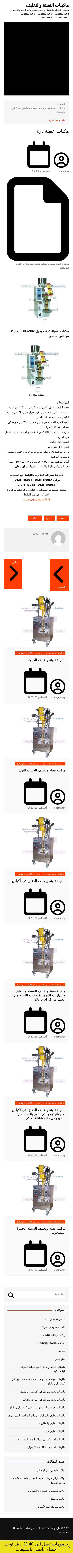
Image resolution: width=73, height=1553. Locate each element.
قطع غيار (60, 1358)
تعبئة (61, 518)
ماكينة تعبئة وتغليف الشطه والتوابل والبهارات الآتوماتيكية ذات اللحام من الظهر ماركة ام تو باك (39, 995)
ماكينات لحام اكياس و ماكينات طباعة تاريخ (42, 1439)
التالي (15, 562)
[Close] (69, 1546)
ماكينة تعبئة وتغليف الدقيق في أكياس (38, 881)
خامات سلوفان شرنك (53, 1327)
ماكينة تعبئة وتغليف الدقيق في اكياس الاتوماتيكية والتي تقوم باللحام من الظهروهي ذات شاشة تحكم (38, 1114)
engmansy (63, 171)
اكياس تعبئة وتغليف (55, 1319)
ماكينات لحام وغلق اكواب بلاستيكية (46, 1447)
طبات (62, 1350)
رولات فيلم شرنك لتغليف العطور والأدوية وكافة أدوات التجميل (39, 1480)
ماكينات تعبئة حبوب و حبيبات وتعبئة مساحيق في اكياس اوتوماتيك (42, 265)
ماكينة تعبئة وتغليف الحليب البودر (41, 770)
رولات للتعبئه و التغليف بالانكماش (47, 1490)
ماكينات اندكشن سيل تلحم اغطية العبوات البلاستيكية (43, 1369)
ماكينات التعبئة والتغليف (47, 5)
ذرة (48, 518)
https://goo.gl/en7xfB (36, 499)
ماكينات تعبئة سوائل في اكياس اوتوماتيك (43, 1391)
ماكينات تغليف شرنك (54, 1431)
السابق (62, 586)
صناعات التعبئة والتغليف (52, 1343)
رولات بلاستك (58, 1498)
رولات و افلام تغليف (54, 1334)
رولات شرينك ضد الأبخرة (52, 1506)
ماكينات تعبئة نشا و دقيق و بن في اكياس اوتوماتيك (40, 653)
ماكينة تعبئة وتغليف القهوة (46, 660)
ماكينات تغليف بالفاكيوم (52, 1423)
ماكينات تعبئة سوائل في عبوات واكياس (44, 1399)
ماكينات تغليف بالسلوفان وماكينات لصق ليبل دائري (37, 1415)
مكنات (33, 518)
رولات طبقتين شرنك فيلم (51, 1470)
